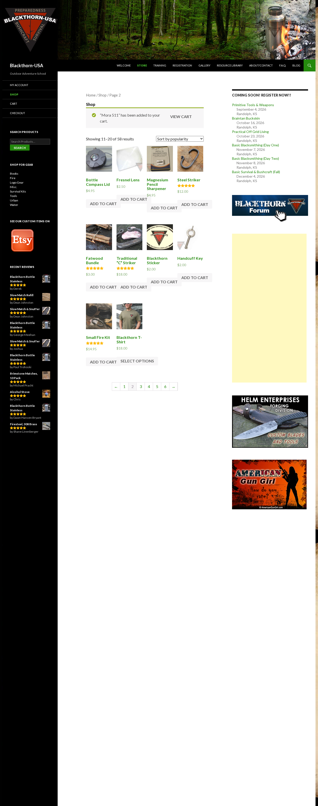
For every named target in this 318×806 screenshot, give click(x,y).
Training (159, 65)
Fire (12, 178)
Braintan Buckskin (246, 118)
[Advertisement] (269, 308)
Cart (13, 103)
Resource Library (230, 65)
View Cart (181, 116)
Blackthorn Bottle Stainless (22, 279)
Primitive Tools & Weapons (253, 105)
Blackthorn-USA (26, 65)
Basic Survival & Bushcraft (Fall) (256, 172)
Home (91, 95)
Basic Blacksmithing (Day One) (255, 145)
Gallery (204, 65)
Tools (13, 196)
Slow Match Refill (21, 295)
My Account (19, 85)
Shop (102, 95)
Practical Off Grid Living (250, 131)
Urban (14, 200)
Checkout (17, 113)
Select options (137, 360)
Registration (182, 65)
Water (14, 205)
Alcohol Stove (20, 392)
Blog (296, 65)
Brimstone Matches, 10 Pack (24, 376)
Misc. (13, 187)
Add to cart (103, 203)
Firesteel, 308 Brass (23, 424)
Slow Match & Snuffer (25, 309)
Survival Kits (18, 191)
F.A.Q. (282, 65)
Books (14, 173)
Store (142, 65)
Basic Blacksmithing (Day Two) (255, 158)
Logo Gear (17, 182)
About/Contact (261, 65)
